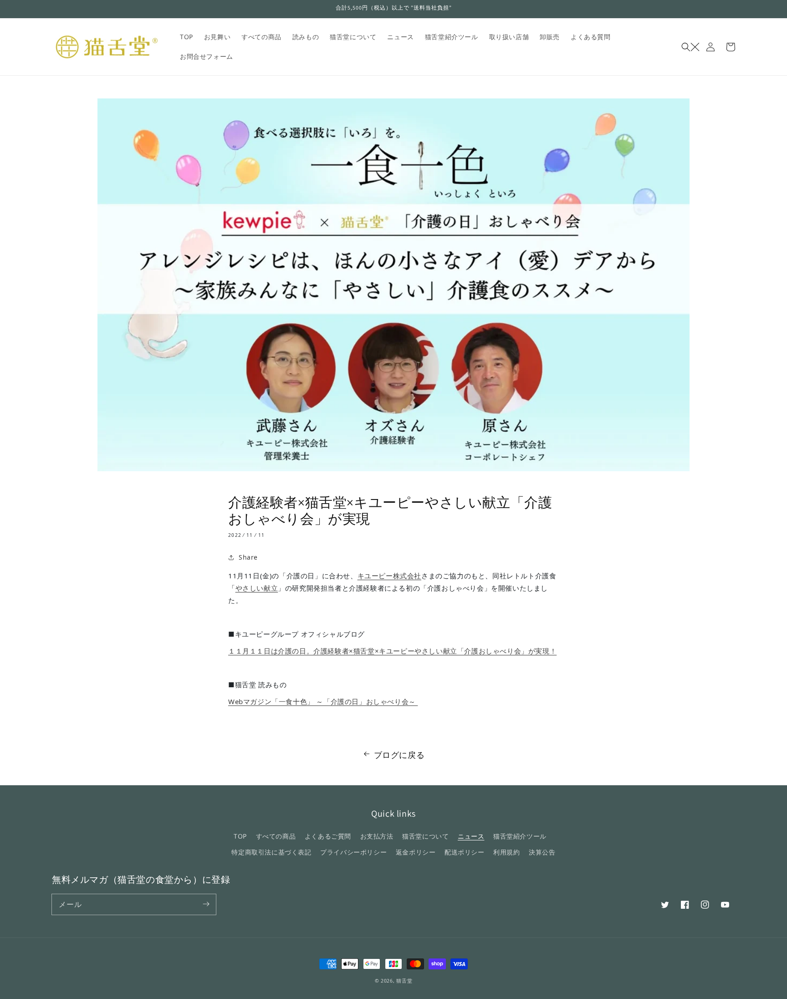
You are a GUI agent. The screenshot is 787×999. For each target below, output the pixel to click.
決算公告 (542, 852)
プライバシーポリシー (353, 852)
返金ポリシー (416, 852)
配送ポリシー (465, 852)
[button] (690, 47)
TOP (240, 836)
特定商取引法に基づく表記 (271, 852)
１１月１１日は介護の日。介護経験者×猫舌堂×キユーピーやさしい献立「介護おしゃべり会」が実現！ (392, 650)
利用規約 (506, 852)
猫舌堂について (425, 836)
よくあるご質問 (328, 836)
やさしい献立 (256, 587)
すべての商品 (276, 836)
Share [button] (248, 557)
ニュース (471, 836)
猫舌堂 (404, 981)
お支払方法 (377, 836)
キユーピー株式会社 (389, 575)
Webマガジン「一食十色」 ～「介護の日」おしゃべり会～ (323, 701)
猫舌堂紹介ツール (520, 836)
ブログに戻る (399, 754)
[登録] (206, 904)
